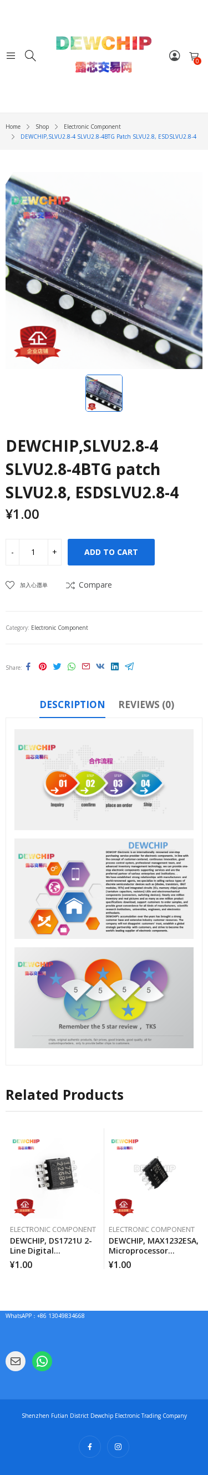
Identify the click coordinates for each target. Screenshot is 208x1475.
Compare (95, 584)
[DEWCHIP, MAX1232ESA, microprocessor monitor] (154, 1173)
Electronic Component (59, 628)
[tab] (72, 706)
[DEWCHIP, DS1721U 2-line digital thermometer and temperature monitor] (55, 1173)
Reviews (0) (146, 704)
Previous (14, 1199)
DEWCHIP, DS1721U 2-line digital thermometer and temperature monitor (53, 1255)
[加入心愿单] (97, 1139)
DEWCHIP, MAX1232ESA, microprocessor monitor (154, 1250)
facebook (90, 1447)
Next (194, 1199)
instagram (118, 1447)
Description (72, 704)
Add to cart (111, 552)
